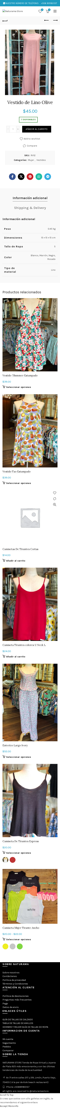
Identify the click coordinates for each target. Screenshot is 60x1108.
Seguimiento (9, 1043)
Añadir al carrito (37, 129)
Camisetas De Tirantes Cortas (20, 549)
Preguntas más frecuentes (17, 999)
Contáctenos (9, 976)
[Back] (5, 20)
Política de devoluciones (15, 996)
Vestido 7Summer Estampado (20, 375)
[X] (21, 176)
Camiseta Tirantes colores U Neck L (24, 645)
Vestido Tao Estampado (16, 471)
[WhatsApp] (39, 176)
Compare (32, 145)
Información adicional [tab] (30, 198)
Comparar (8, 1050)
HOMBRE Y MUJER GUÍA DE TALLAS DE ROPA (25, 1027)
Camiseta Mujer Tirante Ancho (20, 927)
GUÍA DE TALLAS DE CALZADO (17, 1019)
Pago (5, 1003)
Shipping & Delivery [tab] (30, 208)
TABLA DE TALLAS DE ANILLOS (17, 1023)
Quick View (55, 313)
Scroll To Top (7, 1095)
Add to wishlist (32, 138)
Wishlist (42, 10)
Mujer (31, 160)
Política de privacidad (14, 980)
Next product (55, 20)
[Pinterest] (30, 176)
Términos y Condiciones (15, 983)
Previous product (46, 20)
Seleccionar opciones (18, 387)
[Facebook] (12, 176)
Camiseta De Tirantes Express (20, 841)
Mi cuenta (7, 1039)
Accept (4, 1106)
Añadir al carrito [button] (15, 560)
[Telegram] (47, 176)
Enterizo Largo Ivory (15, 745)
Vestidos (41, 160)
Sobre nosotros (11, 972)
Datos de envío (10, 1007)
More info (13, 1106)
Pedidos (6, 1046)
